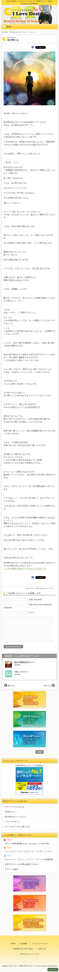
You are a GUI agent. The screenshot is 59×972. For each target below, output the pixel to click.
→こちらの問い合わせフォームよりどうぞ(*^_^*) (25, 568)
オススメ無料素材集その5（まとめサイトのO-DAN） (28, 843)
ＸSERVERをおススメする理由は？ (29, 765)
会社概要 (23, 944)
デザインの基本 (11, 869)
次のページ (47, 685)
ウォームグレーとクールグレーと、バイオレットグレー (29, 851)
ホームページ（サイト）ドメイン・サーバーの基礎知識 (29, 859)
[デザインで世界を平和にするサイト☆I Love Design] (26, 15)
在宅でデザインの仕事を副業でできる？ (22, 864)
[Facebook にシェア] (33, 47)
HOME (6, 32)
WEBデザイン (11, 812)
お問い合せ (42, 949)
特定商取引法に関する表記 (23, 949)
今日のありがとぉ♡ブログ (18, 32)
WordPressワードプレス (15, 817)
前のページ (11, 685)
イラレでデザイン (12, 822)
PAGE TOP (52, 969)
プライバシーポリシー (40, 944)
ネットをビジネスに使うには (17, 826)
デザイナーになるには (14, 807)
